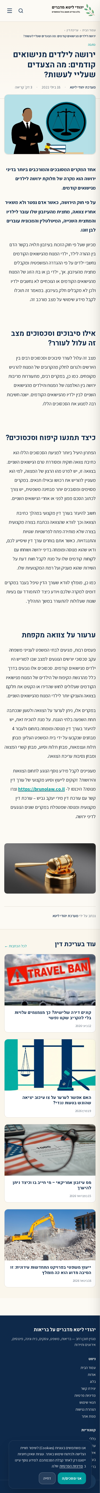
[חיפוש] (21, 11)
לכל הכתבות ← (15, 946)
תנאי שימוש (87, 1402)
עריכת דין (72, 30)
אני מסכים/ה (72, 1478)
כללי (92, 1438)
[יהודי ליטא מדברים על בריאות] (73, 10)
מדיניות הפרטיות (71, 1466)
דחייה (47, 1478)
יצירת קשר (88, 1388)
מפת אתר (89, 1416)
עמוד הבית (89, 30)
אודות (92, 1374)
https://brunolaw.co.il (41, 789)
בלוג (93, 1381)
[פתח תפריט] (9, 10)
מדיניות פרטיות (85, 1395)
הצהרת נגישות (85, 1409)
